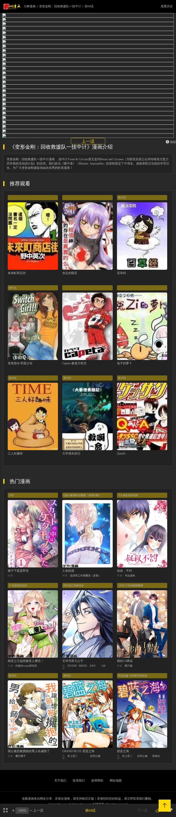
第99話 (67, 675)
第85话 (13, 287)
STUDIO (72, 666)
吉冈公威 (95, 756)
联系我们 (79, 780)
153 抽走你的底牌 (128, 495)
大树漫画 (30, 6)
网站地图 (116, 780)
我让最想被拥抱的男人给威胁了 (29, 751)
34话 (11, 495)
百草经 (121, 273)
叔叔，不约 (124, 570)
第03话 (122, 197)
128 (103, 666)
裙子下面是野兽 (18, 570)
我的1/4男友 (125, 661)
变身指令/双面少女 (20, 363)
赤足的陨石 (69, 273)
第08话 (13, 675)
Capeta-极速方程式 (74, 363)
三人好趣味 (15, 453)
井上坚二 (72, 756)
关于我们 (60, 780)
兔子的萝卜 (124, 363)
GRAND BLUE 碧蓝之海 (78, 751)
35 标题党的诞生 (18, 585)
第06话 (13, 378)
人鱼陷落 (68, 570)
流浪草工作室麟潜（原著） (85, 575)
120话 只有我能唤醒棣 (130, 585)
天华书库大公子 (72, 661)
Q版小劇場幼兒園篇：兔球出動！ (82, 495)
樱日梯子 (20, 756)
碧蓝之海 (123, 751)
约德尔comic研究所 (26, 666)
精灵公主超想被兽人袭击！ (26, 661)
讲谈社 (156, 756)
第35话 (122, 378)
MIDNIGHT (84, 666)
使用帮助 (97, 780)
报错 (173, 142)
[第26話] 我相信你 (73, 585)
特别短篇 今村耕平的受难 (132, 675)
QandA (121, 453)
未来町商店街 (17, 273)
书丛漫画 (130, 575)
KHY (93, 666)
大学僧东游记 (71, 453)
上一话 (88, 141)
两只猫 (128, 666)
